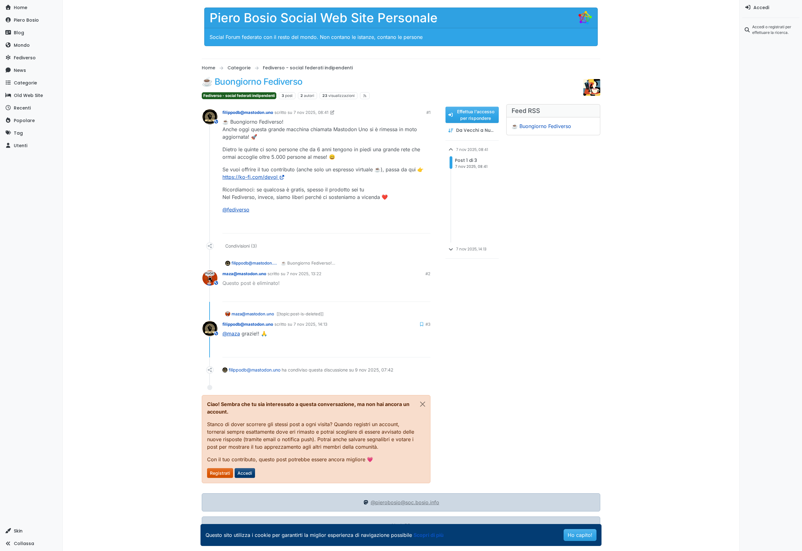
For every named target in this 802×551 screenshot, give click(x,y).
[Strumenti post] (425, 226)
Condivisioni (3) (241, 246)
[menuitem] (770, 8)
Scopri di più (429, 535)
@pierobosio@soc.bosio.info (405, 502)
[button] (31, 531)
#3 (427, 324)
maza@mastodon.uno (244, 273)
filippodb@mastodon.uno (247, 112)
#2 (427, 273)
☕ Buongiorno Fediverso (541, 126)
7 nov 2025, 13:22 (304, 273)
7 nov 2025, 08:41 (311, 112)
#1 (428, 112)
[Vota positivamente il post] (401, 226)
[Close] (422, 404)
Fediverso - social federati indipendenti (239, 95)
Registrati (220, 473)
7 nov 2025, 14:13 (310, 324)
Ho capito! (580, 535)
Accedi (244, 473)
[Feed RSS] (365, 95)
